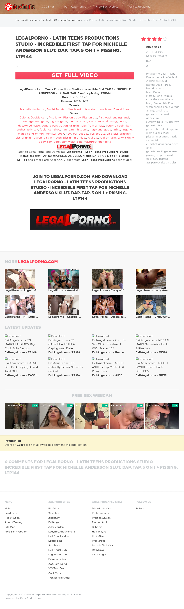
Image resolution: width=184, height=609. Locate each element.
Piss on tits (160, 103)
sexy (121, 138)
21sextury (54, 518)
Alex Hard (162, 85)
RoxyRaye (98, 550)
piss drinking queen (28, 138)
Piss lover (159, 100)
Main (7, 509)
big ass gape (58, 121)
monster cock (54, 134)
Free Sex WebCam (108, 7)
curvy (165, 122)
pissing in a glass (74, 138)
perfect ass (80, 134)
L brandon (89, 109)
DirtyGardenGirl (101, 509)
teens (107, 142)
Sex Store (54, 545)
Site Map (10, 527)
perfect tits (158, 163)
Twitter (140, 509)
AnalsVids (54, 573)
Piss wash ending (110, 117)
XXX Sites (47, 7)
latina (156, 152)
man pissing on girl (31, 134)
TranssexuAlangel (139, 7)
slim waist (68, 142)
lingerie (166, 152)
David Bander (56, 109)
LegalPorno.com (156, 56)
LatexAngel (99, 555)
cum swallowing (106, 121)
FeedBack (11, 513)
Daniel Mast (121, 109)
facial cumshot (50, 130)
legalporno (153, 74)
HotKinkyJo (99, 532)
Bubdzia (97, 527)
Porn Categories (75, 7)
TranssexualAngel (59, 578)
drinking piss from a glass (86, 126)
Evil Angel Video (58, 536)
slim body (53, 142)
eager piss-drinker (118, 126)
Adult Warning (13, 522)
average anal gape (35, 121)
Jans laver (105, 109)
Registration (12, 518)
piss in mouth (53, 138)
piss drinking (122, 134)
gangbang (164, 144)
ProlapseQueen (101, 518)
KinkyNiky (98, 536)
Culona (157, 96)
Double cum (39, 117)
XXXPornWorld (57, 564)
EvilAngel (54, 522)
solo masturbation (89, 142)
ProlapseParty (100, 513)
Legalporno (55, 541)
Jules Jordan (56, 527)
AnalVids (168, 77)
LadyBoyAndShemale (61, 532)
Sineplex (53, 513)
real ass (93, 138)
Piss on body (71, 117)
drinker (156, 137)
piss (168, 163)
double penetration (55, 126)
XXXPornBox (56, 568)
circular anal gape (81, 121)
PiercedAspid (100, 522)
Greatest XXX (154, 52)
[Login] (174, 7)
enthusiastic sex (27, 130)
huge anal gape (100, 130)
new (155, 159)
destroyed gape (29, 126)
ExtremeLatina (57, 559)
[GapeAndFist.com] (20, 7)
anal (165, 107)
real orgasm (108, 138)
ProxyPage (98, 541)
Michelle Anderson (32, 109)
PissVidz (53, 509)
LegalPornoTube (58, 555)
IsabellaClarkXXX (102, 545)
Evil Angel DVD (57, 550)
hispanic (177, 144)
